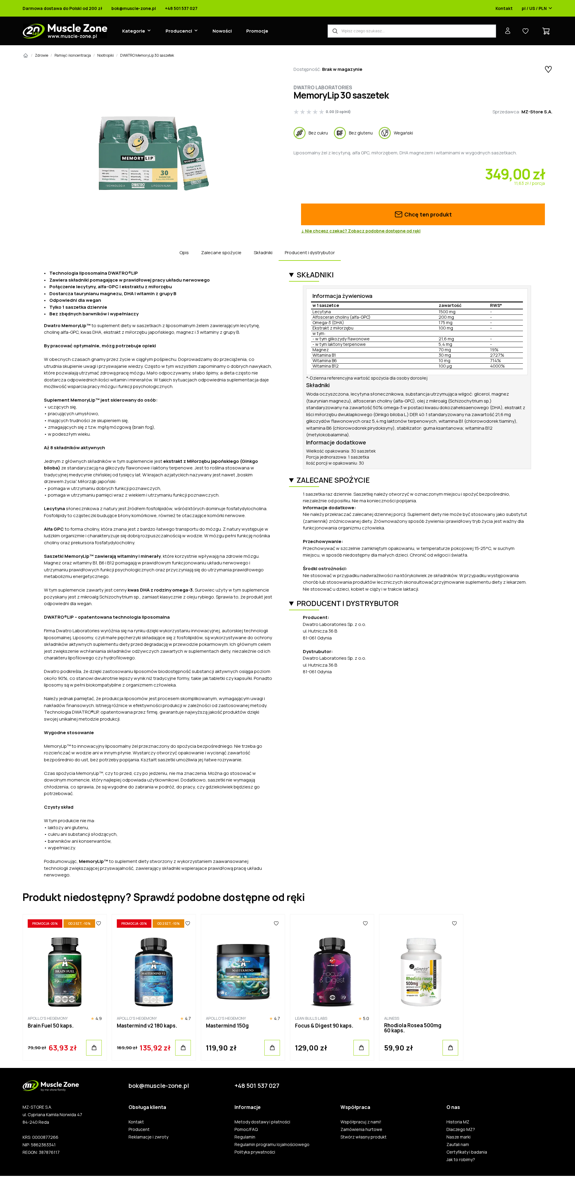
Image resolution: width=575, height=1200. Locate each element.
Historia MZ (457, 1122)
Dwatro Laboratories (323, 87)
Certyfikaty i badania (466, 1152)
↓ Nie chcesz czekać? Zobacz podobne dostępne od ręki (361, 231)
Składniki (263, 252)
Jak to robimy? (460, 1159)
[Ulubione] (98, 923)
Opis (184, 252)
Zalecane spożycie (221, 252)
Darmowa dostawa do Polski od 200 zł (62, 8)
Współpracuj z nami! (360, 1122)
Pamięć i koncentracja (72, 55)
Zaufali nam (457, 1144)
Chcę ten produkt (427, 214)
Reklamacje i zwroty (148, 1137)
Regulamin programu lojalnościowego (272, 1144)
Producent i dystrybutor (310, 252)
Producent (139, 1129)
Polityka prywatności (255, 1152)
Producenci (179, 31)
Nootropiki (105, 55)
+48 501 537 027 (181, 8)
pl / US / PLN (534, 8)
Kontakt (504, 8)
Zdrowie (41, 55)
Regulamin (245, 1137)
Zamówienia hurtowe (361, 1129)
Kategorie (133, 31)
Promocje (257, 31)
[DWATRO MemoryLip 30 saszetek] (152, 152)
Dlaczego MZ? (460, 1129)
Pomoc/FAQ (246, 1129)
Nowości (222, 31)
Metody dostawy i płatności (262, 1122)
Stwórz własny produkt (363, 1137)
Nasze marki (458, 1137)
